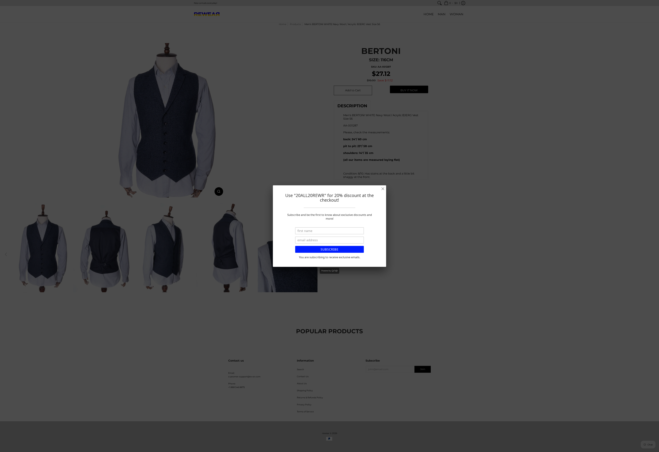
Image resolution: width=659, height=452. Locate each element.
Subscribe (329, 249)
